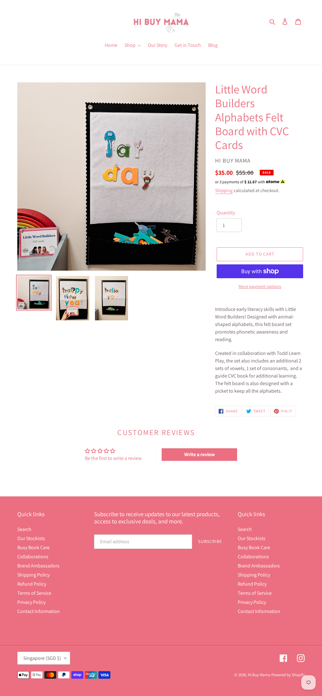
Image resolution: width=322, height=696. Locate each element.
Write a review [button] (199, 454)
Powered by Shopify (288, 674)
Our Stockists (31, 538)
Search (24, 529)
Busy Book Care (33, 547)
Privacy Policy (31, 602)
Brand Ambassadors (38, 565)
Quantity (226, 212)
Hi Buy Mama (259, 674)
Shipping (224, 190)
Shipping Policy (33, 575)
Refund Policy (31, 584)
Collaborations (32, 556)
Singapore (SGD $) (42, 658)
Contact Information (38, 611)
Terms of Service (34, 593)
